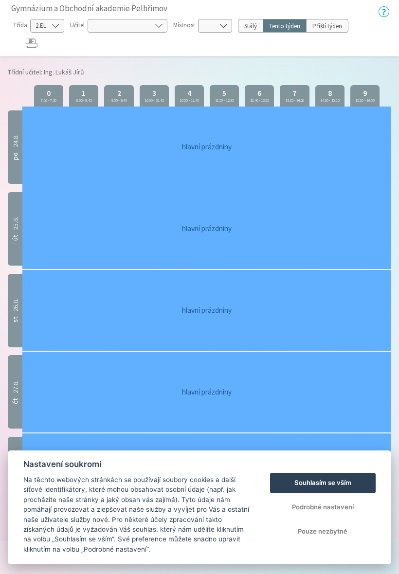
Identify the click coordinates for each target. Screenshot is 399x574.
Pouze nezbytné (322, 531)
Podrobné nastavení (323, 507)
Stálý (250, 26)
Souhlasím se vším (322, 482)
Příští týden (327, 26)
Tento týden (284, 26)
